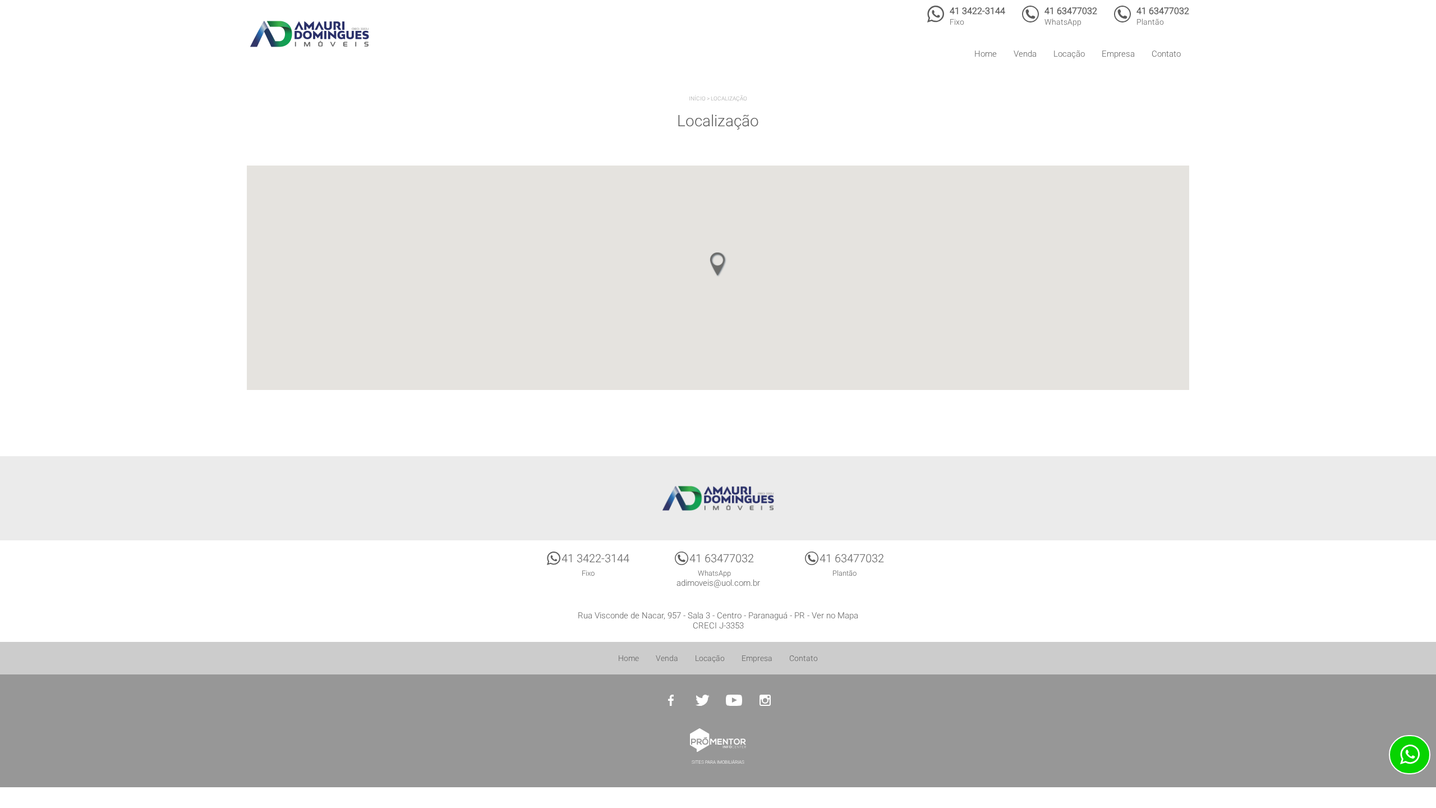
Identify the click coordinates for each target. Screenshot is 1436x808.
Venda (1025, 54)
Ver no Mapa (835, 615)
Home (985, 54)
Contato (1166, 54)
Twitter (702, 700)
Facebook (671, 700)
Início (697, 98)
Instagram (765, 700)
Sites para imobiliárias (718, 762)
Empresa (1118, 54)
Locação (1069, 54)
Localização (729, 98)
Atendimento (1409, 754)
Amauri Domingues (718, 498)
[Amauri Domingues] (309, 34)
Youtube (733, 700)
